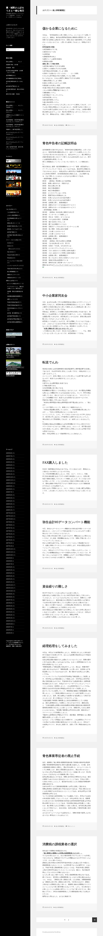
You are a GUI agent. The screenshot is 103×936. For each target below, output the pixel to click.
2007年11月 (9, 516)
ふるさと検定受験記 (12, 215)
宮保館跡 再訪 (10, 67)
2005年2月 (9, 615)
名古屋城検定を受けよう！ (14, 218)
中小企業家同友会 (54, 295)
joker (7, 117)
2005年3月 (9, 612)
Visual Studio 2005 (12, 255)
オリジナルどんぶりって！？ (14, 132)
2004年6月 (9, 630)
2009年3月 (9, 468)
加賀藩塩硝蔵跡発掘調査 (14, 296)
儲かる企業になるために (60, 28)
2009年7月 (9, 456)
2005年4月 (9, 609)
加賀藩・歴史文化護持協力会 (15, 291)
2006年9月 (9, 558)
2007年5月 (9, 534)
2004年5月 (9, 633)
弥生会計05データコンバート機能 (66, 522)
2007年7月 (9, 528)
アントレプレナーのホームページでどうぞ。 (68, 265)
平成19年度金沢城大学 (13, 305)
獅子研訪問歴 (16, 129)
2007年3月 (9, 540)
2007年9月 (9, 522)
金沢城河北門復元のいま (12, 86)
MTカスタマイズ (13, 249)
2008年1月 (9, 510)
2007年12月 (9, 513)
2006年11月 (9, 552)
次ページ (94, 919)
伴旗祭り (8, 129)
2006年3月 (9, 576)
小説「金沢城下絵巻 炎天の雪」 (15, 147)
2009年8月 (9, 453)
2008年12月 (9, 477)
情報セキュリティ (12, 274)
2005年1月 (9, 618)
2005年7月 (9, 600)
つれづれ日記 (9, 209)
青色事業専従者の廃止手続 (61, 756)
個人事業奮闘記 (11, 271)
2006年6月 (9, 567)
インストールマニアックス (14, 265)
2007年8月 (9, 525)
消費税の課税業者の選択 (59, 844)
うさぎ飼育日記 (11, 212)
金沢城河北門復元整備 (13, 319)
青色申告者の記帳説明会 (59, 143)
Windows (10, 258)
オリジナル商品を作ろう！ (14, 283)
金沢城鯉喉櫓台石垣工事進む (14, 78)
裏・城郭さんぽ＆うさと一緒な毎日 (15, 9)
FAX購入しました (55, 462)
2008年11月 (9, 480)
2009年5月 (9, 462)
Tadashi (8, 107)
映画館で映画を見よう (13, 226)
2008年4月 (9, 501)
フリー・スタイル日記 (12, 240)
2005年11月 (9, 588)
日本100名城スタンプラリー (15, 308)
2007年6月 (9, 531)
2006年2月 (9, 579)
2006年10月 (9, 555)
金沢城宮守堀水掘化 (12, 316)
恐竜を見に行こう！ (12, 223)
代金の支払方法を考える (14, 268)
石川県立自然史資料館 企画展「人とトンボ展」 (14, 71)
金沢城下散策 (10, 232)
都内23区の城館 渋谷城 (13, 94)
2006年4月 (9, 573)
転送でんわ (50, 362)
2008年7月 (9, 492)
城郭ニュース (10, 299)
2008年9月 (9, 486)
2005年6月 (9, 603)
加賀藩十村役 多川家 (12, 64)
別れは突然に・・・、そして (14, 61)
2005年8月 (9, 597)
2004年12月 (9, 621)
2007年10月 (9, 519)
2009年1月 (9, 474)
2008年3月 (9, 504)
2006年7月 (9, 564)
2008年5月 (9, 498)
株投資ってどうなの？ (13, 229)
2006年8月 (9, 561)
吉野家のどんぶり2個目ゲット (14, 115)
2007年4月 (9, 537)
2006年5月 (9, 570)
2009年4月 (9, 465)
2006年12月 (9, 549)
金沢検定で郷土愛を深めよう (15, 235)
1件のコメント (71, 826)
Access (9, 243)
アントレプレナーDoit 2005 (14, 261)
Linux (9, 246)
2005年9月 (9, 594)
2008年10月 (9, 483)
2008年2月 (9, 507)
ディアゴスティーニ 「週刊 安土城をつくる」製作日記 (15, 287)
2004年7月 (9, 627)
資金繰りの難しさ (55, 586)
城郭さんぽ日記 (10, 280)
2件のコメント (71, 125)
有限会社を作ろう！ (12, 277)
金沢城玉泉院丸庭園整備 (14, 322)
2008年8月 (9, 489)
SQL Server (10, 252)
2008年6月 (9, 495)
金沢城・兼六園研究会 (13, 313)
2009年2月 (9, 471)
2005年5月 (9, 606)
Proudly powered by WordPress (51, 932)
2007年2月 (9, 543)
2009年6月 (9, 459)
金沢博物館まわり (11, 75)
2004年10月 (9, 624)
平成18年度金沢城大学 (13, 302)
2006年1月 (9, 582)
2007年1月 (9, 546)
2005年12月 (9, 585)
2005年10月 (9, 591)
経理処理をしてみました (59, 646)
